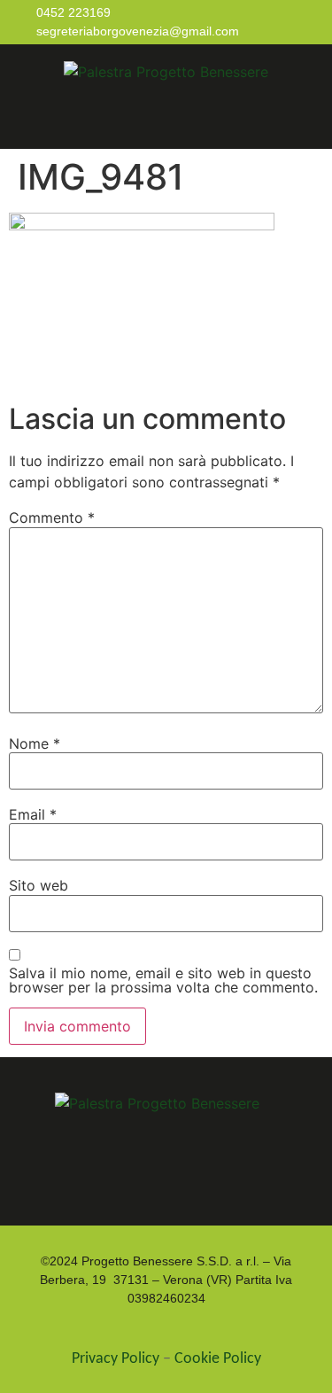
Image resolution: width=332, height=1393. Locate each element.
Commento (52, 517)
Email (33, 814)
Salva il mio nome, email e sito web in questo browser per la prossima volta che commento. (163, 980)
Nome (34, 743)
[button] (170, 118)
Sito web (38, 885)
